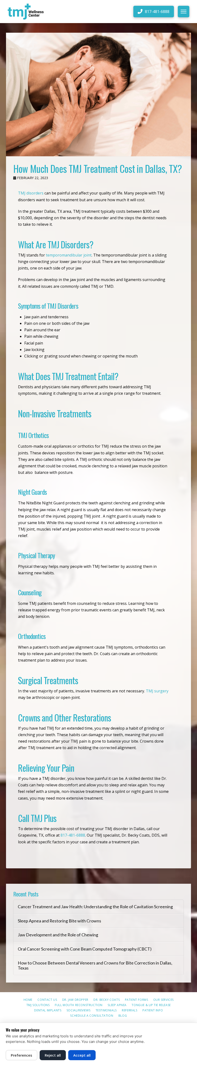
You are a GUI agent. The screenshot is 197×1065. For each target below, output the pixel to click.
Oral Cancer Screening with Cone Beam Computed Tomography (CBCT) (85, 949)
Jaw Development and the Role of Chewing (58, 934)
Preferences (21, 1055)
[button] (183, 11)
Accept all (82, 1055)
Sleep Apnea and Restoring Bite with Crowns (59, 920)
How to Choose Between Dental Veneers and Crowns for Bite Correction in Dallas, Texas (95, 965)
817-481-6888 (73, 835)
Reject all (53, 1055)
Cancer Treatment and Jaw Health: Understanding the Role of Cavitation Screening (95, 906)
